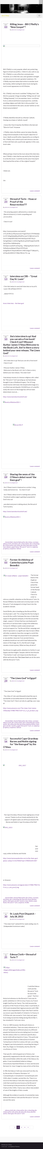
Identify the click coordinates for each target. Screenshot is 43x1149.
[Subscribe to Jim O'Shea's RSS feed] (2, 1)
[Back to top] (38, 1144)
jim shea (23, 545)
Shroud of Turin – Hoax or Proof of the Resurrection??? (23, 201)
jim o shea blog (34, 544)
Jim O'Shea (5, 16)
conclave (35, 542)
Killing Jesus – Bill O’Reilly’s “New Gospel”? (24, 25)
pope (35, 901)
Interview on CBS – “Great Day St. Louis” (23, 277)
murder (35, 545)
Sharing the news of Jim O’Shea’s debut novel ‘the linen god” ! (23, 477)
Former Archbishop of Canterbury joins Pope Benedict (22, 562)
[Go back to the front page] (21, 8)
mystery (13, 726)
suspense (13, 548)
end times (15, 544)
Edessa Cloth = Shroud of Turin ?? (23, 956)
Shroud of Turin (25, 547)
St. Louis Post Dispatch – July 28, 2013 (23, 915)
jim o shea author (24, 544)
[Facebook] (6, 1)
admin (13, 30)
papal (13, 547)
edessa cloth (7, 544)
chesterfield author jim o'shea (22, 542)
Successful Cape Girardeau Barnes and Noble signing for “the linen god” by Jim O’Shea (20, 742)
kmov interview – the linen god (13, 303)
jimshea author (31, 724)
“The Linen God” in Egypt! (23, 678)
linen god (29, 545)
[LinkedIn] (9, 1)
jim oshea (17, 545)
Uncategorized (20, 30)
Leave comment (35, 191)
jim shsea (23, 724)
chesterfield (9, 542)
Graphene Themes (15, 1146)
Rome (17, 547)
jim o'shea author (8, 545)
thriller (27, 902)
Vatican (18, 548)
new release (7, 547)
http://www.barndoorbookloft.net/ (15, 397)
